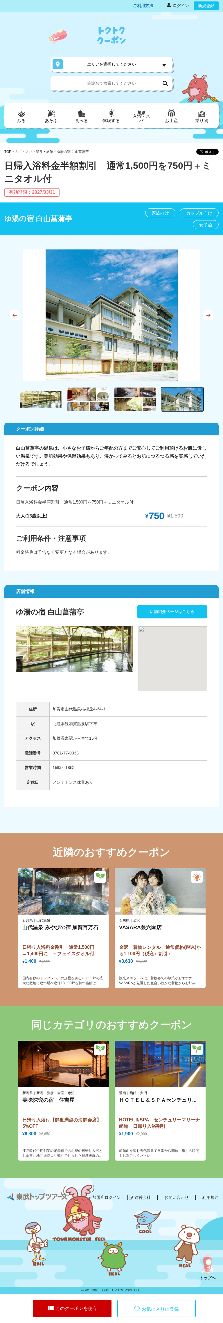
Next (208, 315)
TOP (7, 152)
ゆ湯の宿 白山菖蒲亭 (73, 152)
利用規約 (210, 1197)
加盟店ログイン (106, 1197)
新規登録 (206, 5)
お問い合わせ (176, 1197)
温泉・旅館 (44, 152)
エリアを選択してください (111, 64)
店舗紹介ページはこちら (172, 611)
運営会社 (142, 1197)
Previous (15, 315)
